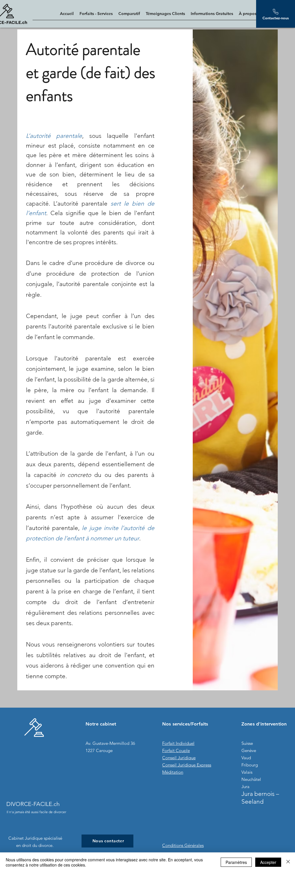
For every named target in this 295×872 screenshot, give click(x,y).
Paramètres (236, 862)
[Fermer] (288, 862)
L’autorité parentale (54, 135)
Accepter (268, 862)
